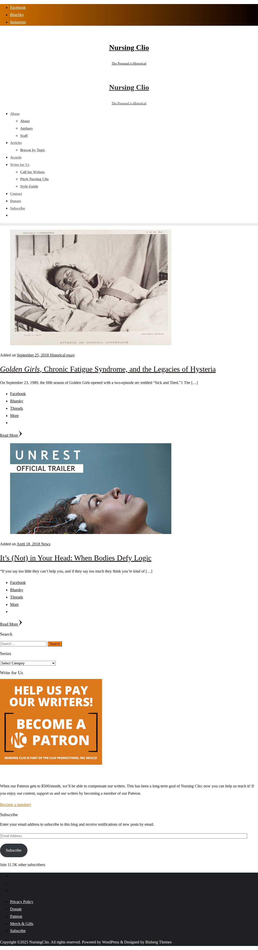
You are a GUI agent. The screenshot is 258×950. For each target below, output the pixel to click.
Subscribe (13, 850)
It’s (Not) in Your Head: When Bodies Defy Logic (75, 558)
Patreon (16, 916)
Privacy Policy (21, 902)
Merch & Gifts (21, 924)
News (45, 544)
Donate (16, 909)
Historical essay (62, 355)
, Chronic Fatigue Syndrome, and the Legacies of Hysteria (108, 369)
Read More (9, 435)
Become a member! (15, 805)
